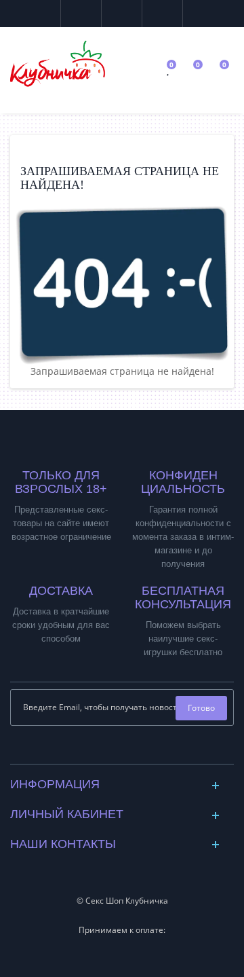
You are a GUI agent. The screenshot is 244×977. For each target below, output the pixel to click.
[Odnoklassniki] (133, 750)
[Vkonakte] (111, 750)
